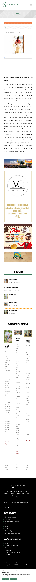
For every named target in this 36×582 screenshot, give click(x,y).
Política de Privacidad (17, 567)
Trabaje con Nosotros (11, 545)
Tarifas (8, 554)
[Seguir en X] (12, 507)
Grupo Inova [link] (9, 565)
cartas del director (14, 290)
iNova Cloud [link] (15, 563)
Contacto (7, 543)
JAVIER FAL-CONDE (13, 279)
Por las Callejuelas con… (12, 521)
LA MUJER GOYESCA (13, 311)
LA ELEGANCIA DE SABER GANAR (11, 287)
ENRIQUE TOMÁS (13, 303)
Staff (6, 528)
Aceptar (5, 579)
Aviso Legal (27, 567)
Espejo (7, 524)
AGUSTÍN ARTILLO (13, 295)
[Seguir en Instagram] (5, 507)
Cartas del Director (11, 517)
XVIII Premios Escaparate (12, 533)
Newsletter (8, 548)
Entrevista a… (9, 519)
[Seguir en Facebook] (8, 507)
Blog (5, 28)
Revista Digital (9, 531)
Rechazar (13, 579)
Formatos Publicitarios (13, 552)
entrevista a (18, 282)
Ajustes (22, 579)
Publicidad (8, 550)
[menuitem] (31, 6)
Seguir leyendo (7, 443)
